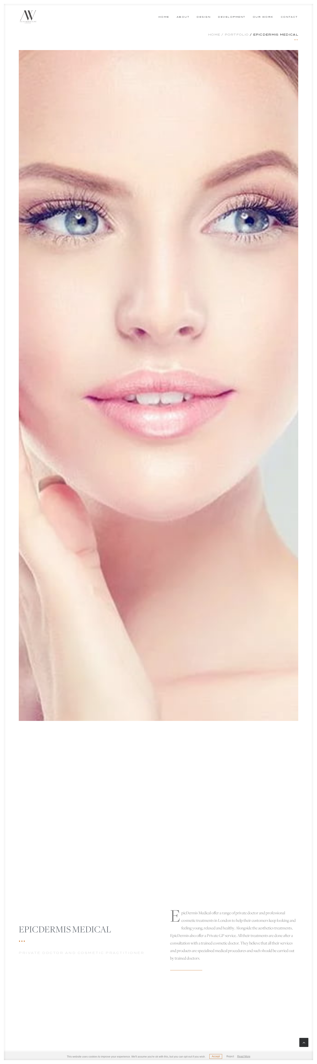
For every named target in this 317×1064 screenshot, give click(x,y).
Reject (230, 1056)
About (183, 17)
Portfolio (237, 34)
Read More (243, 1056)
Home (163, 17)
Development (231, 17)
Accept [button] (216, 1056)
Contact (289, 17)
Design (204, 17)
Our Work (263, 17)
